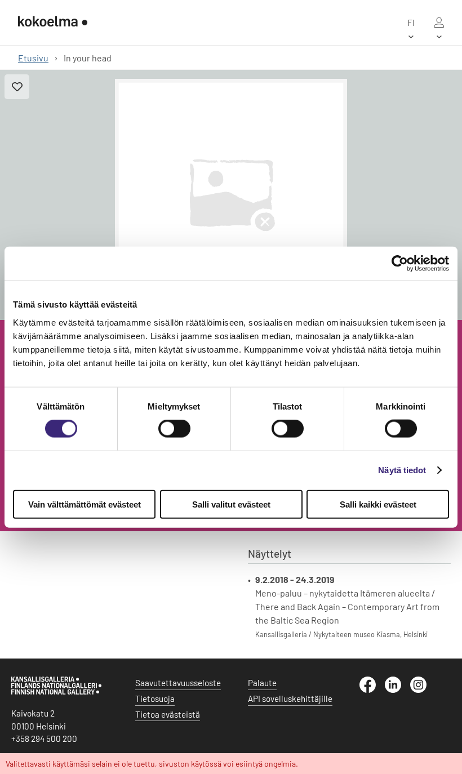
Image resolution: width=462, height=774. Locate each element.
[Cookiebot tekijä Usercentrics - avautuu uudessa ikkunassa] (399, 263)
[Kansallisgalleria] (56, 692)
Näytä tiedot (402, 470)
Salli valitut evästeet (231, 504)
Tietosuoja (155, 698)
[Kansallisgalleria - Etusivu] (52, 22)
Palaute (262, 683)
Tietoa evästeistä (167, 714)
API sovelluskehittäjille (290, 698)
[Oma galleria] (439, 22)
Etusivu (33, 57)
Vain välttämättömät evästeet (84, 504)
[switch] (174, 429)
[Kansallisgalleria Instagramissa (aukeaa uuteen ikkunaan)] (423, 689)
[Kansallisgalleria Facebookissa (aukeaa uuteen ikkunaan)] (372, 689)
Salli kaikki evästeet (378, 504)
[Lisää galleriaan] (17, 86)
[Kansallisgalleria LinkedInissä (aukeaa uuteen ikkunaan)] (397, 689)
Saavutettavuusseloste (178, 683)
